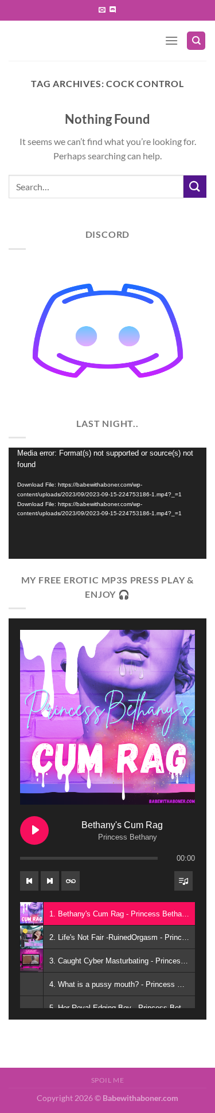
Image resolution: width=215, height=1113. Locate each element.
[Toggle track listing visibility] (183, 881)
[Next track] (50, 881)
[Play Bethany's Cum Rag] (34, 830)
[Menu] (171, 40)
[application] (107, 503)
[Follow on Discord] (113, 10)
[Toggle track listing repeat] (70, 881)
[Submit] (194, 186)
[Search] (196, 41)
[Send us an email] (102, 10)
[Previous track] (29, 881)
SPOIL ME (107, 1080)
